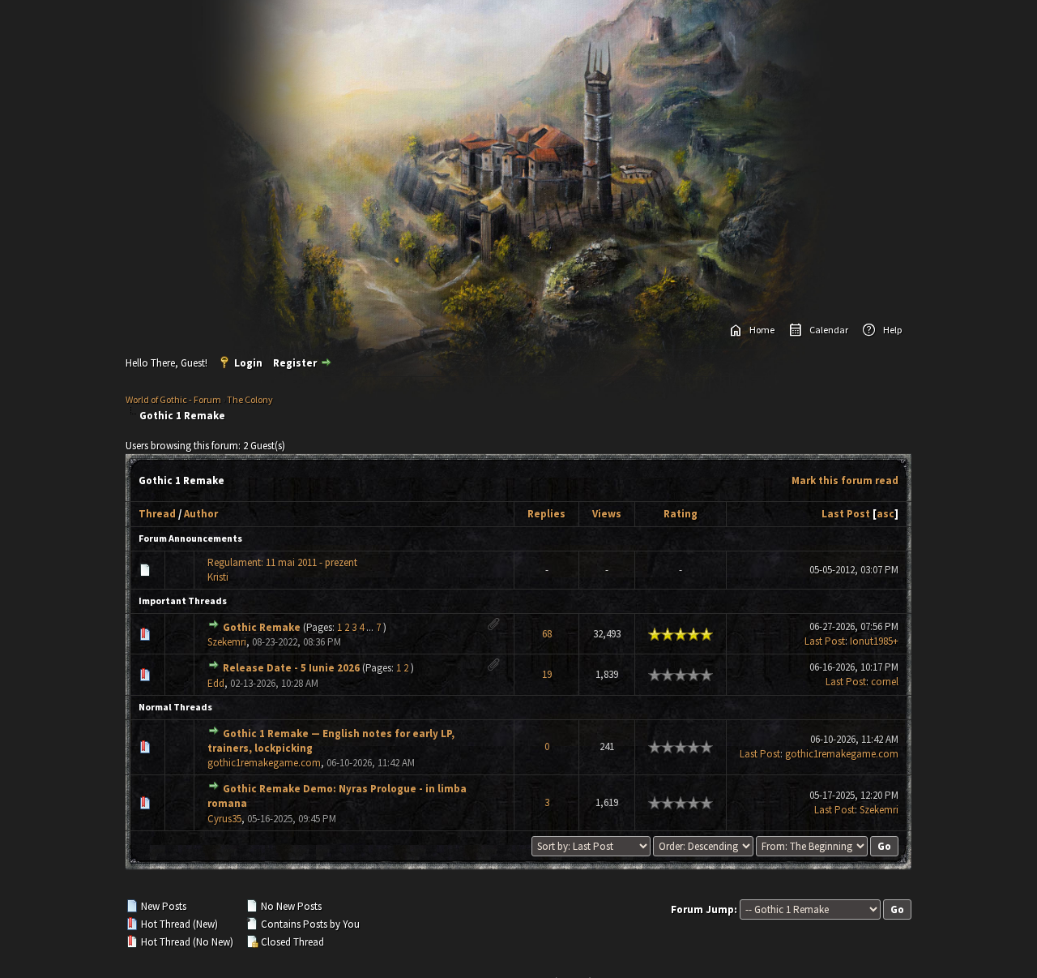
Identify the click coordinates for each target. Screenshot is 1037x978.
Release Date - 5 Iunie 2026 (291, 668)
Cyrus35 (224, 819)
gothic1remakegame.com (264, 763)
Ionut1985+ (874, 641)
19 (547, 674)
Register (295, 363)
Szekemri (226, 642)
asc (885, 514)
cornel (884, 681)
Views (606, 514)
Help (892, 330)
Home (762, 330)
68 (547, 634)
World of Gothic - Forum (173, 399)
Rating (681, 514)
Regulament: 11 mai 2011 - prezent (282, 562)
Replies (546, 514)
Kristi (217, 577)
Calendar (828, 330)
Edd (215, 683)
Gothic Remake (262, 627)
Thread (157, 514)
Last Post (845, 514)
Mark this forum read (845, 480)
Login (248, 363)
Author (201, 514)
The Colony (250, 399)
